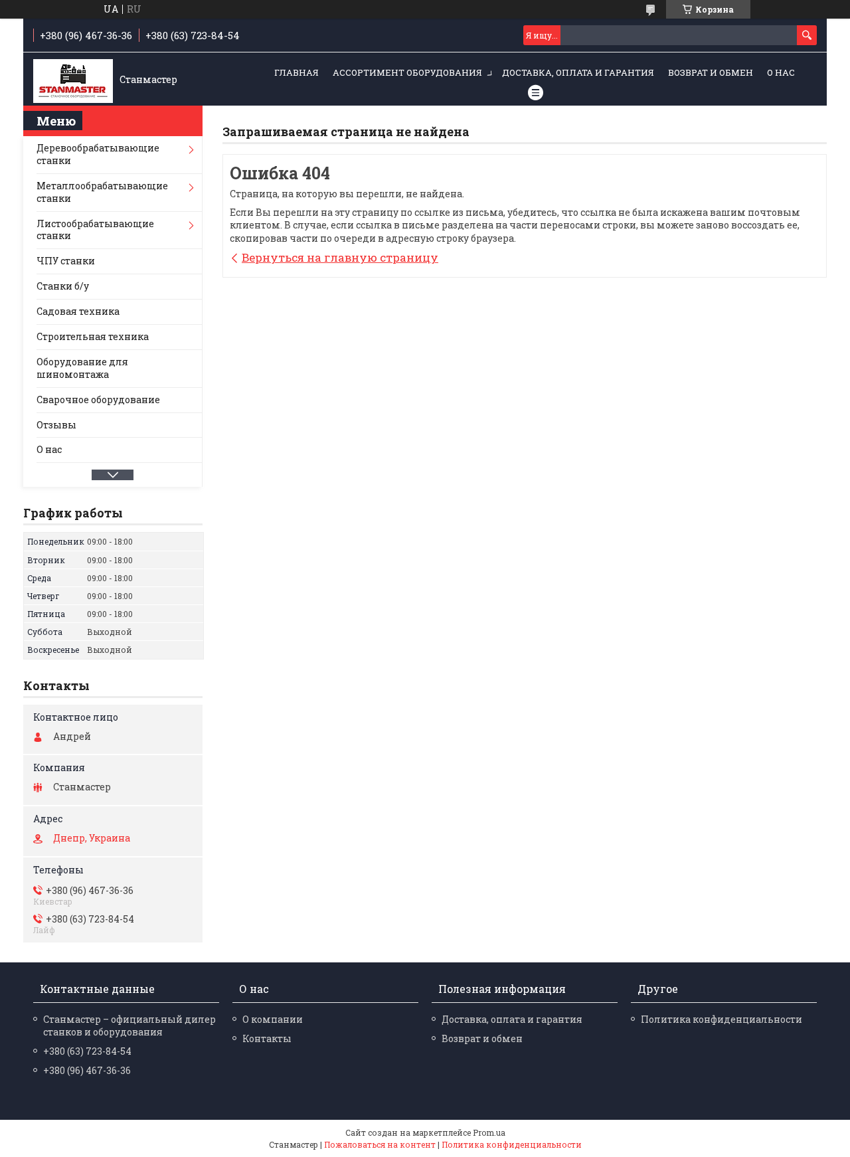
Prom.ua (489, 1132)
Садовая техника (78, 311)
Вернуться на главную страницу (340, 257)
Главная (296, 72)
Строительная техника (93, 336)
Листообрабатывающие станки (95, 229)
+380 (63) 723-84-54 (87, 1051)
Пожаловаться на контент (380, 1144)
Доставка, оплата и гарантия (578, 72)
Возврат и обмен (710, 72)
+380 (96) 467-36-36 (87, 1070)
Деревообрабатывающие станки (98, 154)
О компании (272, 1019)
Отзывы (56, 424)
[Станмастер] (73, 79)
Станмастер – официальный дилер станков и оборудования (129, 1025)
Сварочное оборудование (98, 399)
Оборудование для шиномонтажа (82, 368)
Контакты (267, 1038)
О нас (781, 72)
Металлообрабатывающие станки (102, 192)
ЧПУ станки (66, 260)
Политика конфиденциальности (721, 1019)
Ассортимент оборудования (407, 72)
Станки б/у (63, 286)
